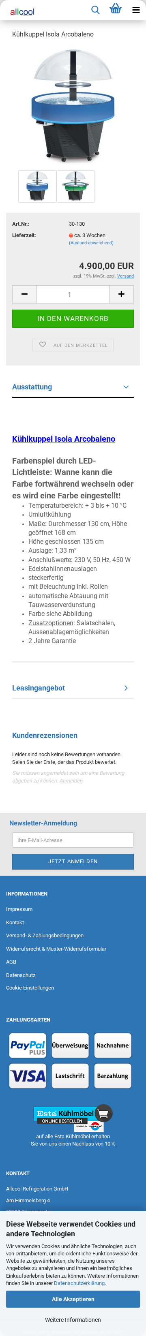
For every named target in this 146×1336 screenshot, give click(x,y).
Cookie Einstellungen (30, 988)
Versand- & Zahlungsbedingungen (45, 935)
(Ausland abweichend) (91, 243)
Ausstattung (32, 387)
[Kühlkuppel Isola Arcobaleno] (73, 107)
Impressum (19, 909)
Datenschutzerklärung (79, 1283)
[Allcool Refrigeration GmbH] (20, 12)
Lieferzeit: (24, 235)
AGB (11, 962)
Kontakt (15, 922)
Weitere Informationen (73, 1320)
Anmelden (70, 781)
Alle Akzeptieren (73, 1299)
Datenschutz (20, 975)
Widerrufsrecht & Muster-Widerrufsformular (56, 949)
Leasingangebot (38, 688)
